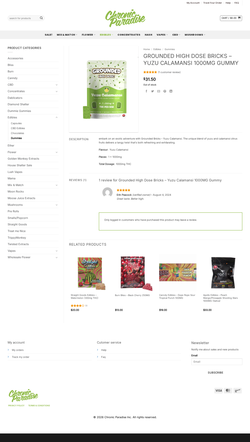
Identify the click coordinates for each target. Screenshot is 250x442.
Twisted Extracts (18, 244)
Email (194, 355)
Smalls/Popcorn (18, 218)
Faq (103, 356)
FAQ (237, 2)
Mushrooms (194, 34)
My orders (18, 349)
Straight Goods (17, 224)
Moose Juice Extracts (21, 198)
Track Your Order (212, 2)
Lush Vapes (15, 172)
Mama (11, 178)
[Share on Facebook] (146, 91)
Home (146, 49)
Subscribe (215, 372)
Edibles (105, 34)
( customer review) (169, 72)
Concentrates (129, 34)
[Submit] (41, 18)
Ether (11, 145)
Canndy (13, 78)
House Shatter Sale (20, 165)
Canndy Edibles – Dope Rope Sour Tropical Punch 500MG (177, 296)
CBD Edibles (18, 128)
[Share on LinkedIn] (171, 91)
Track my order (20, 356)
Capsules (16, 123)
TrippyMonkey (17, 237)
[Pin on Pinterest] (165, 91)
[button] (231, 18)
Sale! (48, 34)
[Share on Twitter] (152, 91)
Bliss (10, 65)
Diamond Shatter (18, 104)
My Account (193, 2)
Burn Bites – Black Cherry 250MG (132, 295)
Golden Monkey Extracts (23, 158)
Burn (10, 71)
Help (228, 2)
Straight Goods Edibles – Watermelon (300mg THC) (84, 296)
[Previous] (69, 284)
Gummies (16, 138)
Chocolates (17, 133)
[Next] (242, 284)
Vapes (161, 34)
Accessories (15, 58)
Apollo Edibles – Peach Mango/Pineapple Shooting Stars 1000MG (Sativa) (220, 298)
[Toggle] (57, 85)
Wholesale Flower (19, 257)
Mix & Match (66, 34)
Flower (87, 34)
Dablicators (15, 97)
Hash (148, 34)
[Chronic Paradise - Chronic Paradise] (125, 18)
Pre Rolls (13, 211)
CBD (175, 34)
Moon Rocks (16, 191)
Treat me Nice (17, 231)
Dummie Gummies (19, 111)
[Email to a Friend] (159, 91)
